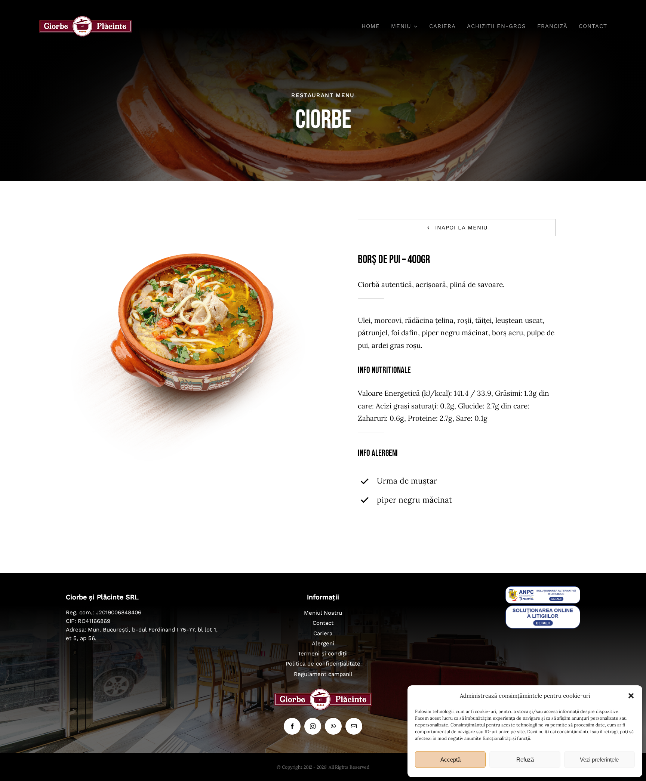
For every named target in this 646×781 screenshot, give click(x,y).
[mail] (353, 726)
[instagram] (312, 726)
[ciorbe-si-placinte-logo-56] (85, 19)
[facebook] (292, 726)
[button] (631, 696)
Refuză (525, 759)
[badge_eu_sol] (542, 608)
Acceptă (450, 759)
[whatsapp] (333, 726)
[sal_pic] (542, 589)
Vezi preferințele (599, 759)
